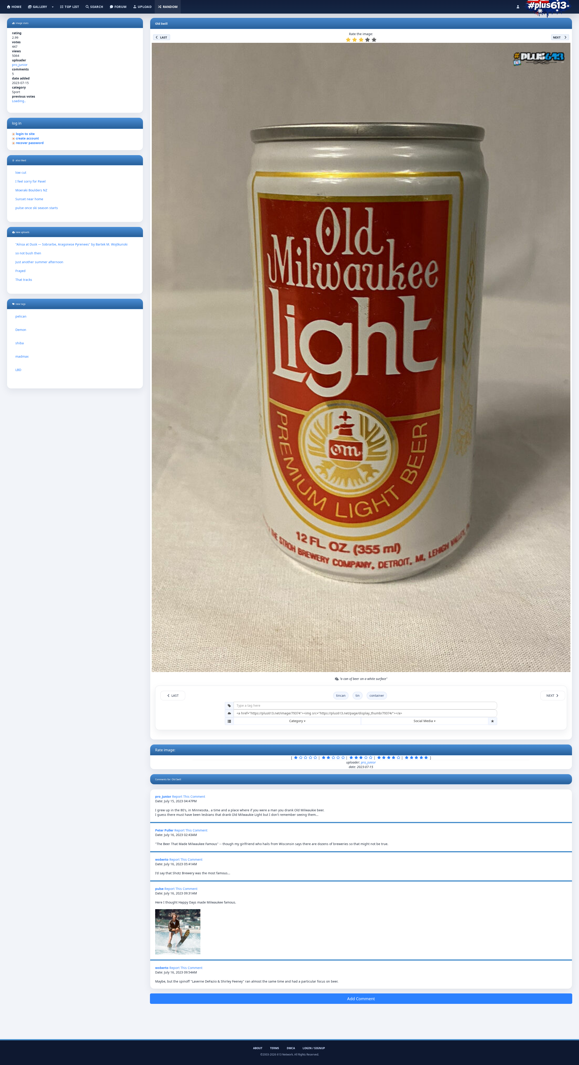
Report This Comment (188, 796)
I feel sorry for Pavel (30, 181)
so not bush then (28, 253)
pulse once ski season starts (36, 208)
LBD (18, 370)
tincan (341, 695)
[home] (548, 5)
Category (296, 721)
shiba (19, 343)
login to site (25, 134)
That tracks (23, 279)
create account (27, 138)
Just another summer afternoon (39, 262)
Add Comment (361, 998)
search (96, 7)
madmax (21, 356)
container (377, 695)
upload (144, 7)
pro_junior (20, 65)
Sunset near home (29, 199)
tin (358, 695)
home (16, 7)
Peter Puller (164, 830)
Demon (20, 330)
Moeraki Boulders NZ (31, 190)
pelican (20, 316)
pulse (159, 889)
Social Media (424, 721)
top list (71, 7)
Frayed (20, 271)
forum (120, 7)
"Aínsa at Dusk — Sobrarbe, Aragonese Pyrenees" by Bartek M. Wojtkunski (71, 244)
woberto (161, 859)
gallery (39, 7)
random (170, 7)
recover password (30, 143)
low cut (20, 172)
